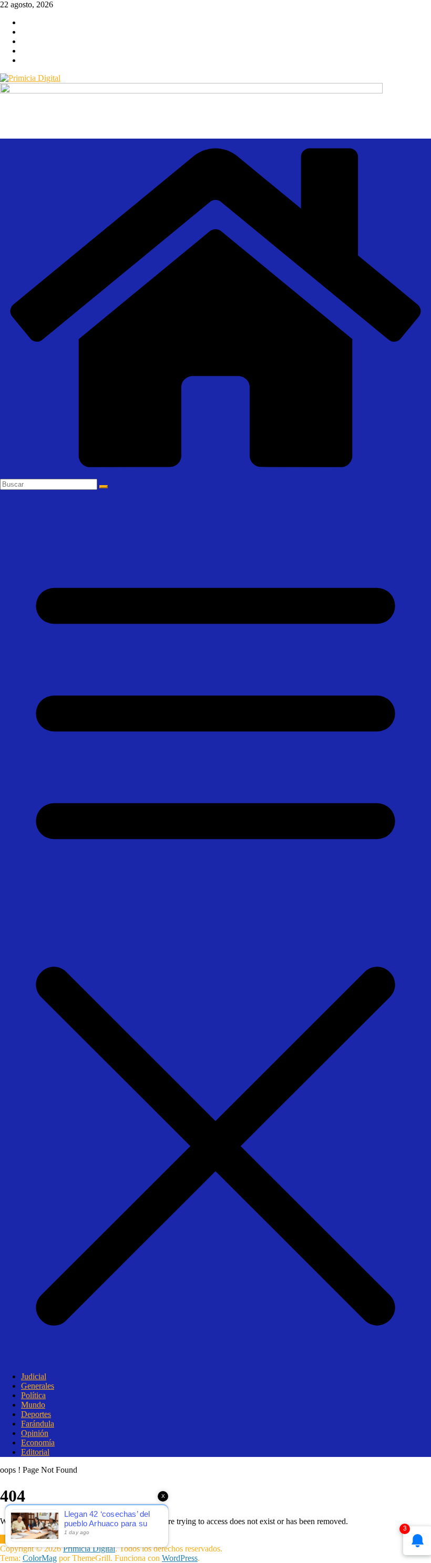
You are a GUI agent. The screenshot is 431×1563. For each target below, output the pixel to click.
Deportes (36, 1414)
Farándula (37, 1423)
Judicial (33, 1376)
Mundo (33, 1404)
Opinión (34, 1433)
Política (33, 1395)
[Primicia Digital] (215, 473)
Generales (37, 1385)
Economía (38, 1442)
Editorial (35, 1451)
